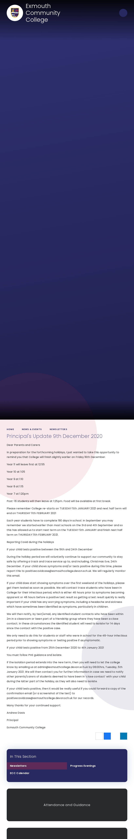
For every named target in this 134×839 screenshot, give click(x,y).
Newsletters (58, 429)
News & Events (32, 429)
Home (10, 429)
